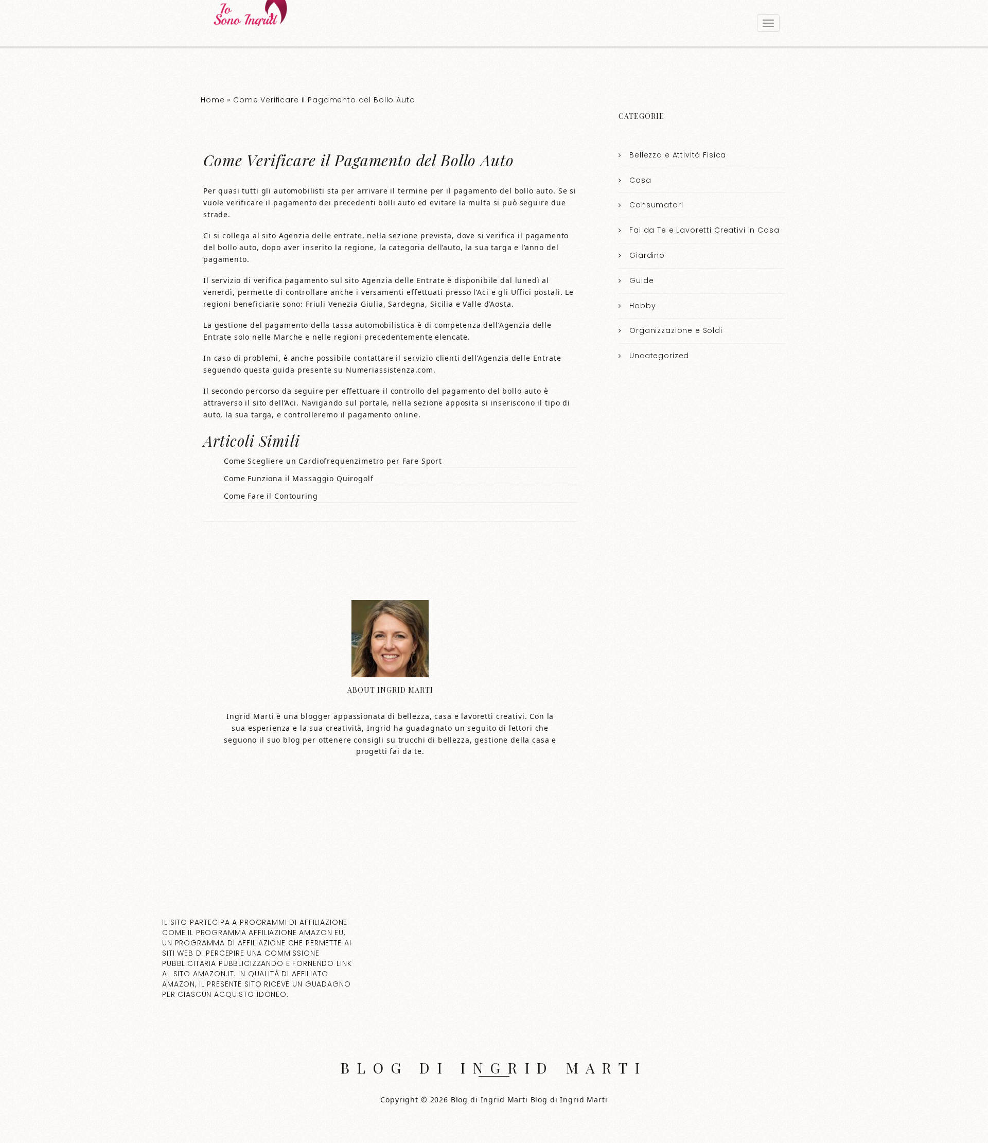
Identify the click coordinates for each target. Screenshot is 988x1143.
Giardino (647, 255)
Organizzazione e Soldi (675, 330)
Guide (641, 280)
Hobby (642, 306)
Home (212, 100)
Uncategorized (659, 355)
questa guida (269, 370)
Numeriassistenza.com (389, 370)
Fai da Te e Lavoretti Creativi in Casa (704, 230)
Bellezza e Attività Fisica (677, 155)
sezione (403, 235)
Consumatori (656, 205)
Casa (640, 180)
